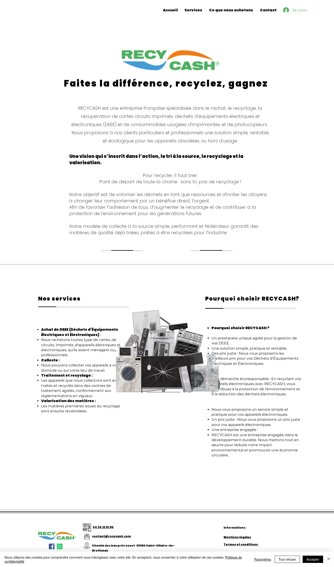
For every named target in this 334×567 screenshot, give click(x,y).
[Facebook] (52, 546)
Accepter (313, 559)
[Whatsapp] (59, 546)
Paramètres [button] (262, 559)
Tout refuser (287, 559)
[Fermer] (328, 559)
